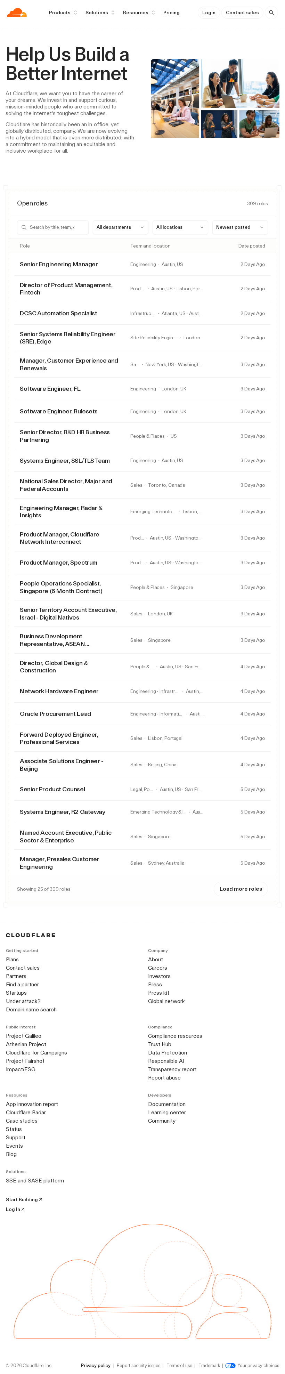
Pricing (171, 12)
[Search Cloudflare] (271, 12)
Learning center (167, 1112)
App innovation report (32, 1104)
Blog (11, 1154)
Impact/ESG (20, 1069)
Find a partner (22, 984)
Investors (159, 976)
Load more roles (241, 889)
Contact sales (242, 12)
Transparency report (172, 1069)
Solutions (97, 12)
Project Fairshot (25, 1061)
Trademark (209, 1365)
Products (60, 12)
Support (15, 1137)
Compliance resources (175, 1036)
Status (14, 1129)
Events (14, 1145)
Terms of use (179, 1365)
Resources (135, 12)
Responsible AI (166, 1061)
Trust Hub (159, 1044)
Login (208, 12)
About (155, 959)
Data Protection (167, 1052)
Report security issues (138, 1365)
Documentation (167, 1104)
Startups (16, 992)
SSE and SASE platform (35, 1180)
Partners (16, 976)
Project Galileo (23, 1036)
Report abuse (164, 1077)
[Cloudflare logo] (16, 12)
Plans (12, 959)
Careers (157, 967)
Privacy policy (96, 1365)
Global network (166, 1001)
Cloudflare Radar (26, 1112)
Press (155, 984)
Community (162, 1120)
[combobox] (120, 227)
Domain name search (31, 1009)
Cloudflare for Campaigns (36, 1052)
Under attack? (23, 1001)
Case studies (22, 1120)
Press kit (158, 992)
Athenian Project (26, 1044)
